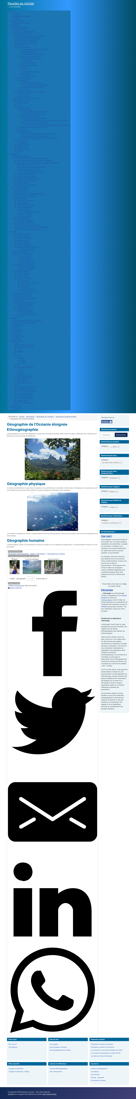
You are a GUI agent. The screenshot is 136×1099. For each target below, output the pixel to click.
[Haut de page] (133, 1096)
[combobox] (108, 435)
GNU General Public (50, 1094)
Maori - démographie (18, 579)
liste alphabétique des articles (60, 1050)
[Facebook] (52, 633)
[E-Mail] (52, 811)
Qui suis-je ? (13, 1044)
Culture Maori (41, 579)
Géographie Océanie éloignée (18, 554)
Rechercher (122, 435)
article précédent (32, 559)
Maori (33, 554)
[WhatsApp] (52, 990)
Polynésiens (41, 554)
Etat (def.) (106, 536)
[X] (52, 722)
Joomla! (10, 1094)
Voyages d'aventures (16, 1068)
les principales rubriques (58, 1047)
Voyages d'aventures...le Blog (19, 1071)
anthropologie (107, 600)
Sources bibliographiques (58, 1068)
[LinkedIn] (52, 901)
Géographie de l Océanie (56, 554)
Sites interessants (56, 1071)
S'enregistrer (13, 1047)
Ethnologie (107, 590)
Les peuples (54, 1044)
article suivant (53, 559)
